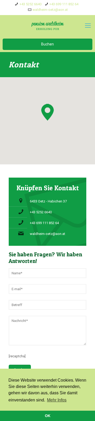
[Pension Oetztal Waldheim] (47, 26)
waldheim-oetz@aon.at (50, 10)
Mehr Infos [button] (56, 400)
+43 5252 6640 (30, 4)
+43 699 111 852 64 (63, 4)
